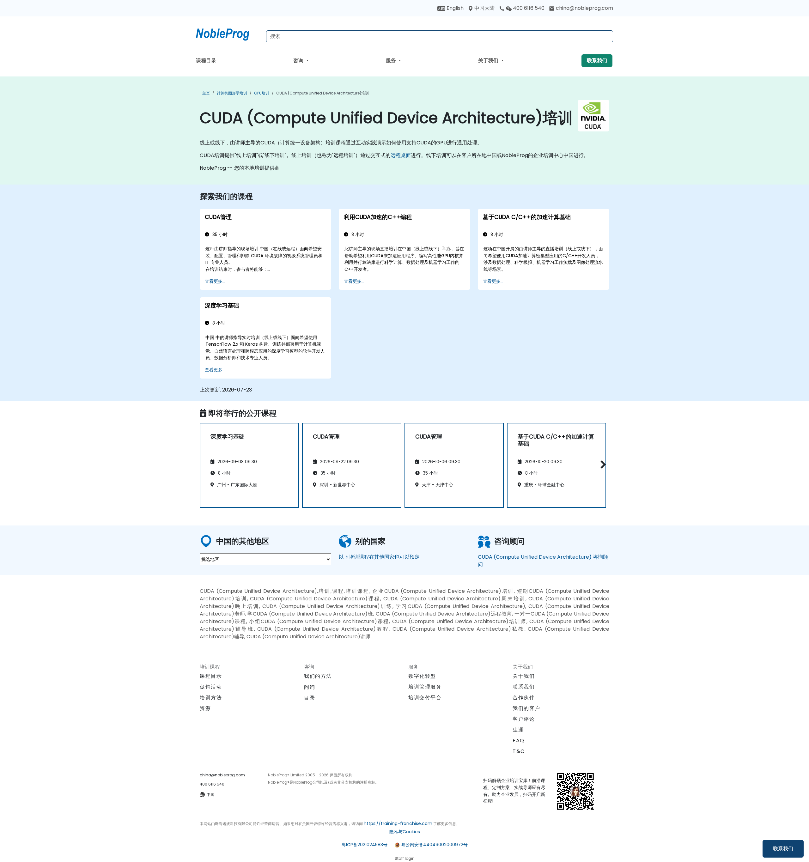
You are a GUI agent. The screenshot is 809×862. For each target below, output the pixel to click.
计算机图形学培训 (232, 93)
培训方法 (211, 697)
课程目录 (206, 60)
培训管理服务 (425, 686)
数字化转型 (422, 676)
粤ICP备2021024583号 (364, 844)
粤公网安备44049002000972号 (434, 844)
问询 (309, 687)
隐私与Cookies (404, 832)
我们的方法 (318, 676)
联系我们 (783, 848)
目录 (309, 697)
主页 (206, 93)
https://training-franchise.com (398, 823)
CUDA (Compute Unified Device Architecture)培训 (322, 93)
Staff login (405, 858)
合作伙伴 (524, 697)
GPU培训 (261, 93)
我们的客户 (526, 708)
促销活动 (211, 686)
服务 (391, 60)
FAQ (519, 740)
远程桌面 (401, 155)
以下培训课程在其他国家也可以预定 (379, 557)
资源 (205, 708)
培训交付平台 (425, 697)
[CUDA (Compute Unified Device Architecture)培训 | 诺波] (228, 33)
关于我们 (489, 60)
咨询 (299, 60)
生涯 (518, 729)
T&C (519, 751)
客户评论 (524, 719)
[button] (601, 464)
